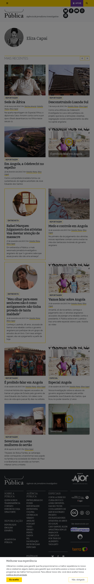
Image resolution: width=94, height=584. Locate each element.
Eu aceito (14, 579)
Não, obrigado (78, 579)
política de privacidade (16, 575)
